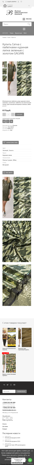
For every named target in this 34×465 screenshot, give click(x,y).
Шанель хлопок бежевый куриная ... (9, 375)
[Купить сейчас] (4, 121)
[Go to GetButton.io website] (30, 463)
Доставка (5, 426)
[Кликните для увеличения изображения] (16, 197)
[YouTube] (14, 384)
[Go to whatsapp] (30, 460)
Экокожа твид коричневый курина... (23, 349)
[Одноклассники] (11, 384)
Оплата (4, 424)
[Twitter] (7, 384)
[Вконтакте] (4, 384)
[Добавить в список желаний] (7, 121)
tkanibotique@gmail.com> (9, 410)
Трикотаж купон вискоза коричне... (9, 349)
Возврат (4, 429)
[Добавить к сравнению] (11, 121)
